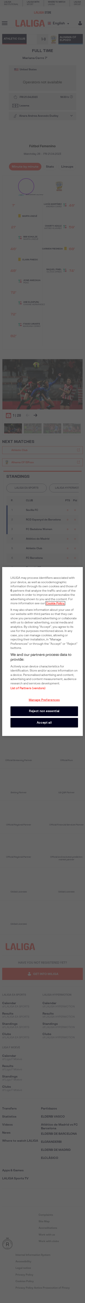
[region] (42, 651)
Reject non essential (44, 711)
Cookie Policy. (55, 603)
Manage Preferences (44, 700)
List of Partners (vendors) (28, 688)
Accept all (44, 722)
